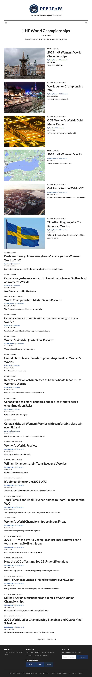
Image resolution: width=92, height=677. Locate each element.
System (49, 664)
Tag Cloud (29, 655)
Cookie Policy (66, 673)
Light (30, 664)
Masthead (46, 655)
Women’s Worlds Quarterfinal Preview (29, 340)
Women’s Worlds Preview (20, 445)
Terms (59, 673)
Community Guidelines (48, 652)
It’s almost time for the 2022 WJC (25, 481)
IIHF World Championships (56, 83)
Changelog (37, 655)
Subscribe (82, 657)
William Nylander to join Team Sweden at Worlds (35, 463)
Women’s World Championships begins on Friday (35, 521)
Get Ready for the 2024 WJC (65, 188)
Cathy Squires (52, 60)
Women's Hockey (53, 49)
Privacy (53, 673)
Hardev (7, 264)
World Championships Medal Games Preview (33, 300)
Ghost (47, 673)
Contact (80, 673)
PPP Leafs (51, 9)
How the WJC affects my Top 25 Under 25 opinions (36, 561)
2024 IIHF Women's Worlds (65, 154)
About (37, 652)
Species (50, 128)
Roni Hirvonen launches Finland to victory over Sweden (39, 579)
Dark (39, 664)
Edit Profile (29, 652)
